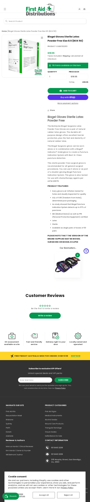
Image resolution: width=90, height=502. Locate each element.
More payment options (68, 103)
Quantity (52, 72)
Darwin (8, 432)
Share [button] (52, 110)
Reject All (68, 495)
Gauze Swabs (50, 432)
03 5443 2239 (57, 447)
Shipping (66, 56)
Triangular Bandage (53, 428)
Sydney (9, 424)
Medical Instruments (53, 415)
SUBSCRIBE (63, 380)
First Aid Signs (50, 411)
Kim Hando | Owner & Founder (18, 450)
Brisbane (9, 419)
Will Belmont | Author (14, 454)
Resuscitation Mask (14, 415)
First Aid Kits (10, 411)
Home (4, 31)
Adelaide (9, 436)
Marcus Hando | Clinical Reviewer (19, 446)
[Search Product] (6, 21)
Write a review (45, 315)
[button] (5, 9)
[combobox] (45, 21)
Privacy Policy (67, 487)
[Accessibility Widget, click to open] (86, 251)
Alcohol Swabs (51, 419)
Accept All (44, 495)
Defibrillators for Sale (53, 436)
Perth (8, 428)
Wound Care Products (54, 424)
